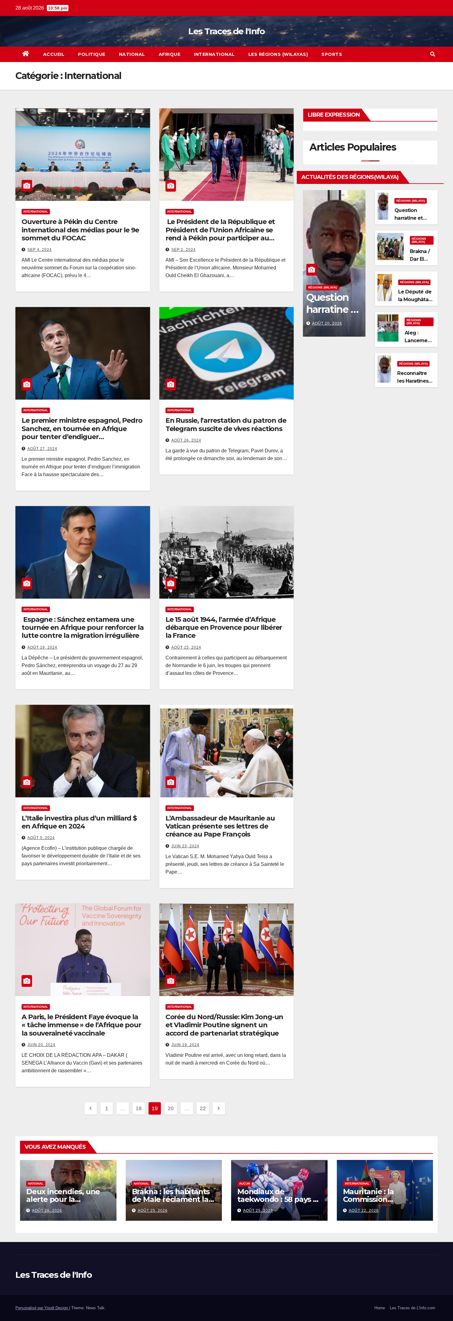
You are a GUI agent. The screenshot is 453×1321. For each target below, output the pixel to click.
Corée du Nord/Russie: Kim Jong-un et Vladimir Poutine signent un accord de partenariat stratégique (224, 1025)
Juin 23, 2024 (185, 846)
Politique (91, 54)
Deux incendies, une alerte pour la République (63, 1199)
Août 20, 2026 (327, 323)
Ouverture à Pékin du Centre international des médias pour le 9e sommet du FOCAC (80, 230)
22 (203, 1108)
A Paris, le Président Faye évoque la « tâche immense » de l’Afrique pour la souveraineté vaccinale (81, 1025)
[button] (432, 54)
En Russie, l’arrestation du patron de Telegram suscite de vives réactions (225, 424)
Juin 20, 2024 (41, 1045)
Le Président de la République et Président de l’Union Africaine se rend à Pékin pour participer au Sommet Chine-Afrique (220, 234)
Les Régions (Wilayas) (278, 54)
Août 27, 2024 (42, 449)
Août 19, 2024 (42, 647)
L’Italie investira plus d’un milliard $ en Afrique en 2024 (79, 822)
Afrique (170, 54)
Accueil (54, 54)
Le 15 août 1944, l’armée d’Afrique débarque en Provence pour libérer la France (223, 627)
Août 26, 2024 (186, 440)
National (132, 54)
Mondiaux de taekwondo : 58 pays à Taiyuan (277, 1199)
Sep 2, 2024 (183, 249)
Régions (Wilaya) (322, 287)
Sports (331, 54)
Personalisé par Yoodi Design (42, 1308)
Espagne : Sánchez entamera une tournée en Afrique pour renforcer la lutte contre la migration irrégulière (82, 627)
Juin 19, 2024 (185, 1045)
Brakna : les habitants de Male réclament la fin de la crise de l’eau (171, 1199)
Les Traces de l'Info (226, 31)
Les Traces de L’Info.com (412, 1308)
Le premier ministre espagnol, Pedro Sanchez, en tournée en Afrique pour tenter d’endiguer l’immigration (82, 432)
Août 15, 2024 (186, 647)
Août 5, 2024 (41, 838)
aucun (244, 1183)
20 (170, 1108)
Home (379, 1308)
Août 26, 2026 (47, 1210)
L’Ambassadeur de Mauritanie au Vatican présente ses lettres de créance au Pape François (220, 826)
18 (138, 1108)
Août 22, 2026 (364, 1210)
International (214, 54)
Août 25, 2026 (153, 1210)
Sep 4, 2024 (39, 249)
